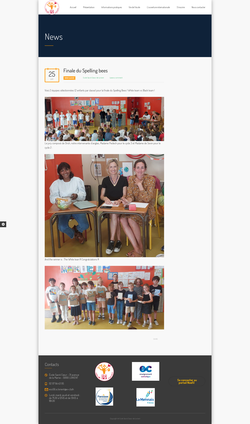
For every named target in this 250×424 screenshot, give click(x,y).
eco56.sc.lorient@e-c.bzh (61, 389)
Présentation (88, 7)
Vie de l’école (134, 7)
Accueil (73, 7)
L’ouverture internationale (158, 7)
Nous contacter (198, 7)
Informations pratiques (111, 7)
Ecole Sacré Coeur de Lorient (93, 77)
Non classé (69, 78)
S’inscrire (181, 7)
